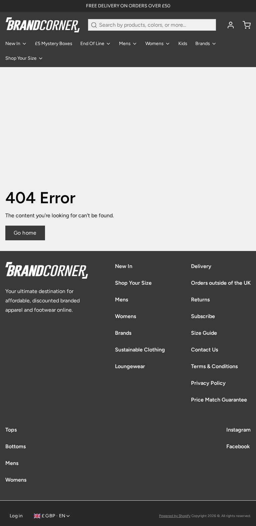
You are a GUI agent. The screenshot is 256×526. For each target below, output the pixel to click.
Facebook (238, 446)
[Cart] (244, 25)
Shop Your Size (21, 58)
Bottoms (15, 446)
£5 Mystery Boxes (53, 43)
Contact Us (204, 349)
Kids (182, 43)
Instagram (238, 430)
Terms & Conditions (214, 366)
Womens (154, 43)
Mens (125, 43)
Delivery (201, 266)
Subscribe (203, 316)
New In (12, 43)
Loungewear (130, 366)
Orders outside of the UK (221, 283)
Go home (25, 233)
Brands (202, 43)
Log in (16, 516)
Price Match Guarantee (219, 400)
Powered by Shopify (174, 516)
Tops (11, 430)
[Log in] (228, 25)
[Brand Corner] (42, 24)
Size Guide (204, 333)
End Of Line (92, 43)
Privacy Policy (208, 383)
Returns (200, 299)
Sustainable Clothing (140, 349)
